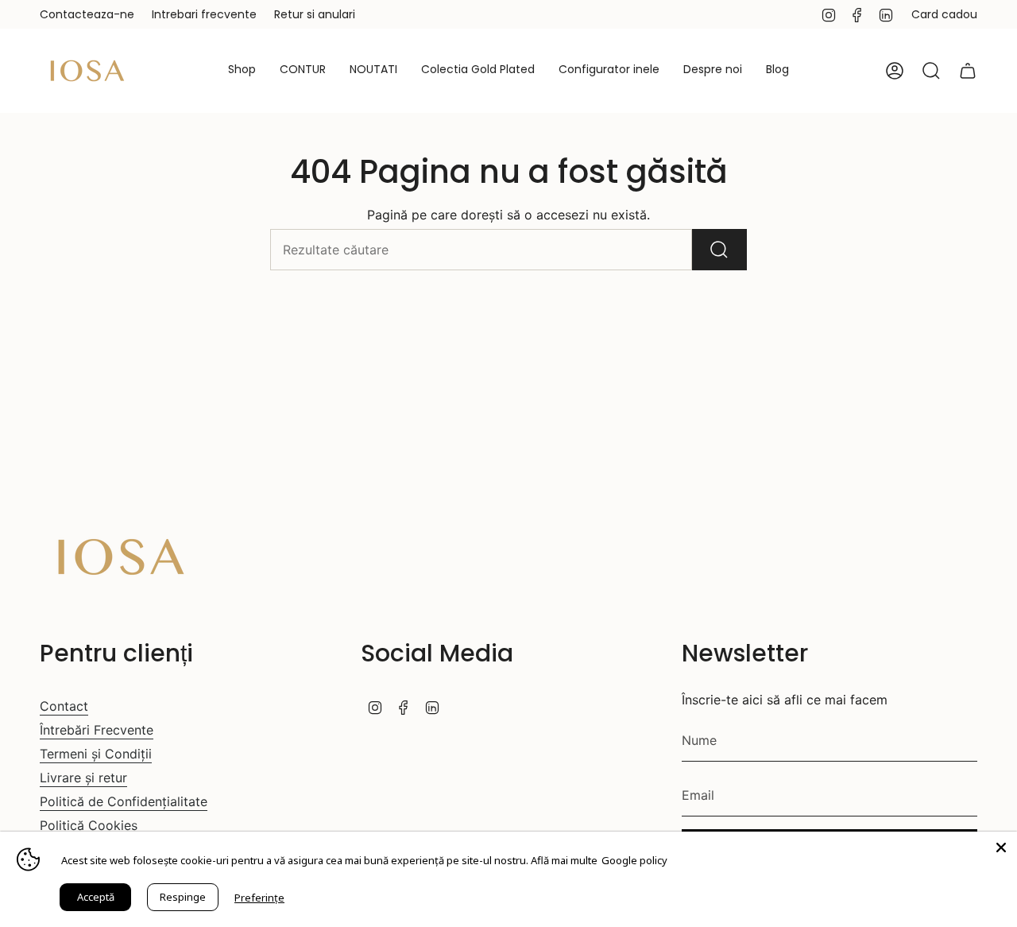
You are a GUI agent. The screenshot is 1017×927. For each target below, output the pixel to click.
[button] (242, 71)
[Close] (1001, 847)
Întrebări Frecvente (96, 730)
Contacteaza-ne (87, 14)
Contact (64, 706)
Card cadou (944, 14)
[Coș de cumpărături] (967, 70)
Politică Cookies (88, 825)
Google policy (634, 860)
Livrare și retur (83, 777)
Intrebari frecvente (204, 14)
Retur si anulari (314, 14)
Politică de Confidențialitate (123, 801)
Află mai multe (564, 860)
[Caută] (719, 249)
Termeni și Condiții (96, 754)
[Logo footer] (121, 557)
